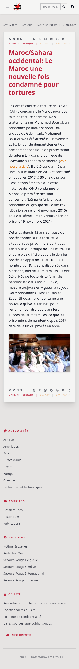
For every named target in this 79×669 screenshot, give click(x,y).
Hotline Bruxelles (15, 546)
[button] (7, 7)
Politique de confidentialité (22, 617)
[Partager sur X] (40, 39)
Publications (12, 523)
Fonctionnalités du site (19, 610)
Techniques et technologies (22, 487)
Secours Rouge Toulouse (20, 580)
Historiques (11, 517)
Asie (6, 453)
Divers (7, 467)
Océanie (9, 480)
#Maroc (45, 43)
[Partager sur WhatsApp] (45, 39)
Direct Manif (12, 460)
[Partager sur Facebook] (34, 39)
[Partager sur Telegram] (51, 39)
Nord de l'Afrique (49, 25)
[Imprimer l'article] (57, 39)
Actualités (10, 25)
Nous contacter (21, 634)
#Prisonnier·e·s (65, 43)
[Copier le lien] (69, 39)
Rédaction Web (14, 553)
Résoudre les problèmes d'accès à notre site (34, 603)
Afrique (27, 25)
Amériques (11, 446)
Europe (8, 474)
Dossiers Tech (13, 510)
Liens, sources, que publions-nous (27, 623)
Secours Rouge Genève (19, 567)
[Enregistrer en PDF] (63, 39)
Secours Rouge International (23, 573)
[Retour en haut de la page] (70, 659)
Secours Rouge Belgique (20, 560)
